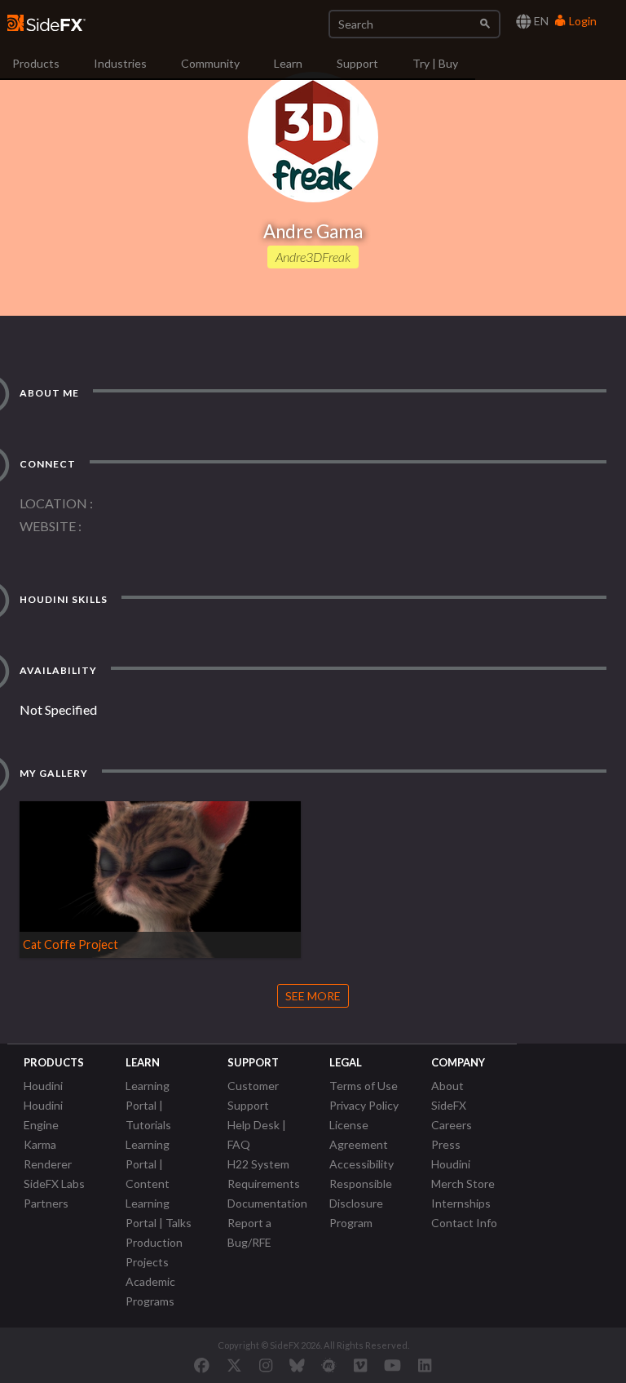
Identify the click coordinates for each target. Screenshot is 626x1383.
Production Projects (154, 1252)
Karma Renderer (48, 1154)
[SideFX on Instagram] (265, 1365)
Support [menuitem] (357, 63)
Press (446, 1144)
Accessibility (361, 1164)
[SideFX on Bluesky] (297, 1365)
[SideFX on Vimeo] (360, 1365)
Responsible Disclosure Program (360, 1203)
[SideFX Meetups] (329, 1365)
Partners (46, 1203)
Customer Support (253, 1095)
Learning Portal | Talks (159, 1213)
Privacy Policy (364, 1105)
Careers (451, 1125)
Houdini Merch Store (463, 1173)
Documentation (267, 1203)
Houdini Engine (43, 1115)
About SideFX (448, 1095)
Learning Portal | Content (148, 1163)
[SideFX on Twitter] (234, 1365)
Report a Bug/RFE (249, 1232)
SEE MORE (313, 996)
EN (540, 21)
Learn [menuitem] (288, 63)
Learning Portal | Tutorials (148, 1105)
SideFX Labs (54, 1183)
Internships (461, 1203)
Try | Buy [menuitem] (435, 63)
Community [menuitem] (210, 63)
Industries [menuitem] (120, 63)
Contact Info (464, 1223)
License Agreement (358, 1134)
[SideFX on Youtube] (392, 1365)
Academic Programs (150, 1291)
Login (581, 21)
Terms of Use (363, 1086)
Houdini (43, 1086)
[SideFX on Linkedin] (424, 1365)
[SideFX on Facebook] (201, 1365)
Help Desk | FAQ (256, 1134)
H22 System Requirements (263, 1173)
